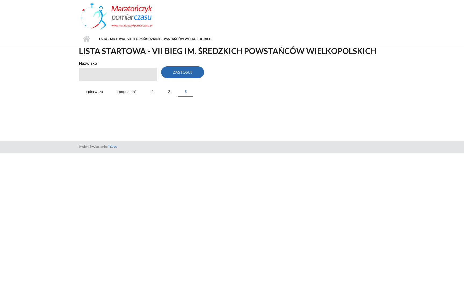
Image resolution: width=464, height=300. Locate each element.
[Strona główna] (126, 15)
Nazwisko (88, 63)
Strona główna (86, 39)
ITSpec (112, 146)
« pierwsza (94, 91)
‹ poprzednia (127, 91)
